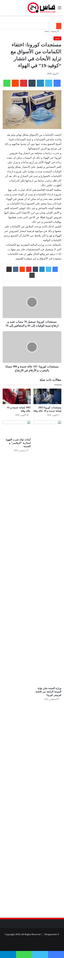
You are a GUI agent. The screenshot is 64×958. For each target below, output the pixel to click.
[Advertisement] (31, 741)
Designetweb (50, 934)
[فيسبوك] (57, 83)
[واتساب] (6, 83)
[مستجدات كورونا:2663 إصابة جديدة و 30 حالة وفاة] (47, 396)
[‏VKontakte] (15, 269)
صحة (46, 31)
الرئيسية (55, 31)
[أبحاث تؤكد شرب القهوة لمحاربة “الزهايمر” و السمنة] (17, 428)
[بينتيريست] (23, 83)
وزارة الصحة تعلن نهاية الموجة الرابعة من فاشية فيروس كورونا (48, 691)
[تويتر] (48, 83)
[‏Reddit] (15, 83)
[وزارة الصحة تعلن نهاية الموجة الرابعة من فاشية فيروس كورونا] (47, 552)
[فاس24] (41, 7)
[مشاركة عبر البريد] (9, 269)
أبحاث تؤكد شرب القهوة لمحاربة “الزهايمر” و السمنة (18, 443)
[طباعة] (32, 275)
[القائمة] (59, 9)
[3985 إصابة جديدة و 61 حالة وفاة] (17, 396)
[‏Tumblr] (32, 83)
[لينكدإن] (40, 83)
